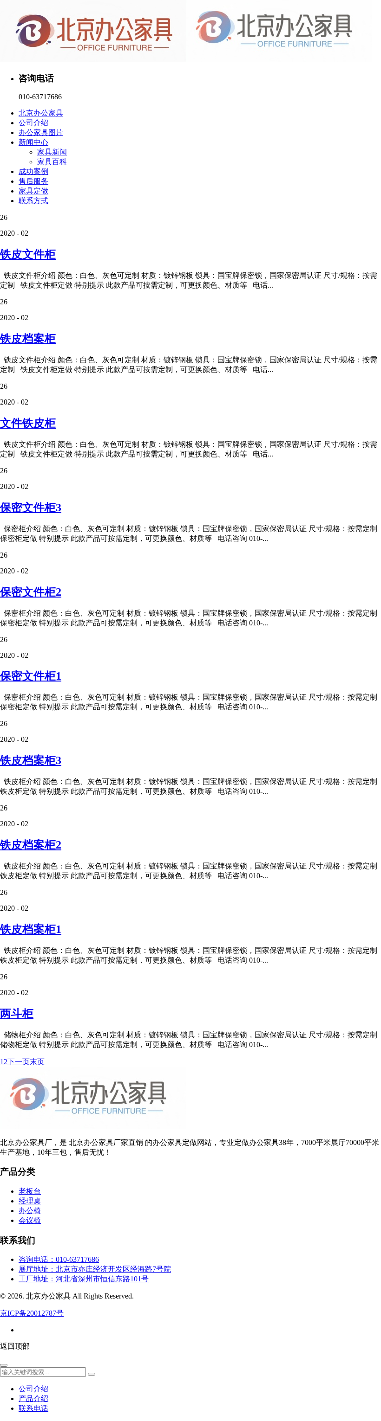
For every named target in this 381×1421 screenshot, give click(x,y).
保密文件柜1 (30, 676)
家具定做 (33, 191)
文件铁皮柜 (28, 423)
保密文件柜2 (30, 592)
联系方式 (33, 201)
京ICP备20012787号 (32, 1313)
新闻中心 (33, 142)
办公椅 (30, 1211)
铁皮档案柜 (28, 339)
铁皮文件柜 (28, 254)
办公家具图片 (41, 132)
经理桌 (30, 1201)
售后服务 (33, 181)
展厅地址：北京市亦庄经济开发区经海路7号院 (95, 1269)
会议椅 (30, 1220)
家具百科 (52, 162)
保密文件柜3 (30, 508)
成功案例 (33, 171)
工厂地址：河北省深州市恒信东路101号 (84, 1279)
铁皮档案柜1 (30, 929)
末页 (37, 1062)
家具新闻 (52, 152)
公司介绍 (33, 123)
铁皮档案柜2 (30, 845)
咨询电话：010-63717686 (59, 1259)
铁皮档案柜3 (30, 760)
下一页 (18, 1062)
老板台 (30, 1191)
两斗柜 (16, 1014)
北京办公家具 (41, 113)
